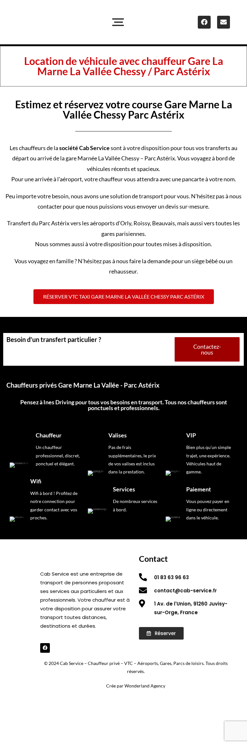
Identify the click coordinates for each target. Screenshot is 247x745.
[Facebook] (204, 22)
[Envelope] (223, 22)
